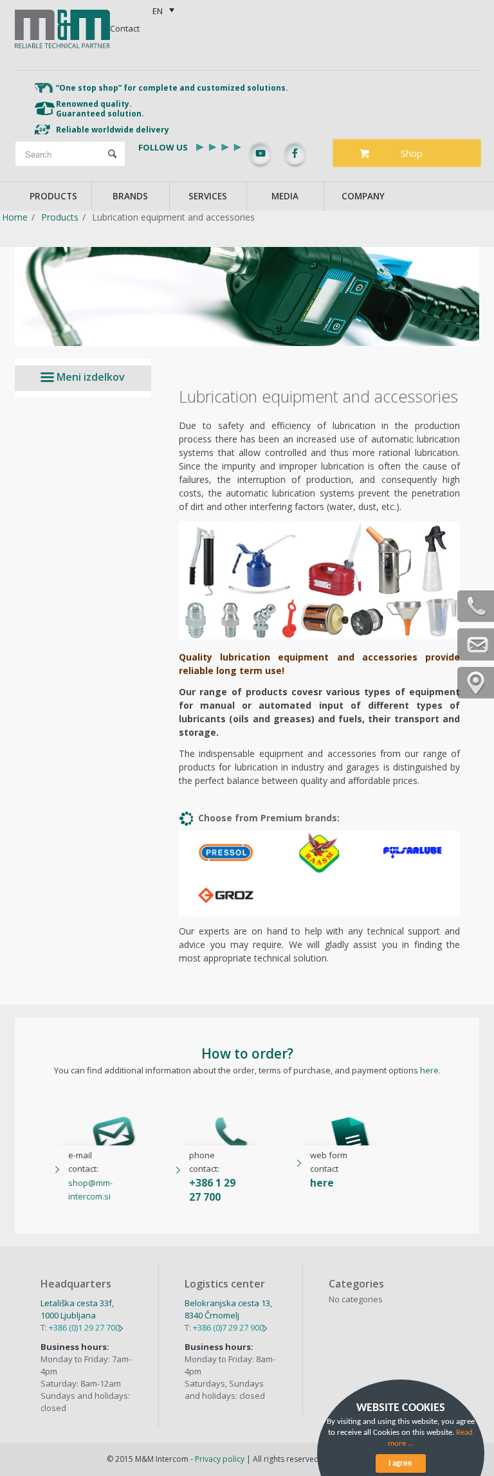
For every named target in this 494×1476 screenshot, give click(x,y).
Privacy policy (219, 1458)
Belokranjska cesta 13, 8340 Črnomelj (228, 1309)
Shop (412, 153)
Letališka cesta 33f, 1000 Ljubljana (77, 1309)
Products (59, 217)
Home (15, 217)
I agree (400, 1463)
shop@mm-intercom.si (90, 1189)
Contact (125, 28)
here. (430, 1070)
